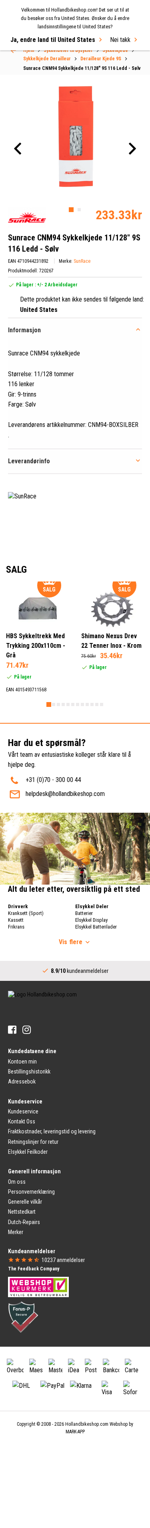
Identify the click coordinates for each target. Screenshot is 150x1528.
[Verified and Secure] (23, 1317)
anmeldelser (63, 1260)
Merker (15, 1232)
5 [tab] (68, 704)
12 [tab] (101, 704)
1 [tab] (71, 209)
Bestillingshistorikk (29, 1071)
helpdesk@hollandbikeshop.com (65, 794)
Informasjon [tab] (24, 330)
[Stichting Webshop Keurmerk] (38, 1286)
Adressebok (22, 1081)
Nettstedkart (22, 1212)
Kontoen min (22, 1061)
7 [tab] (77, 704)
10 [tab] (92, 704)
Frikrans (16, 927)
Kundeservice (23, 1111)
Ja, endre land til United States (52, 40)
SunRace (82, 261)
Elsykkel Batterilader (96, 927)
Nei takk (120, 40)
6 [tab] (72, 704)
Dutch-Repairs (24, 1222)
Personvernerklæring (31, 1192)
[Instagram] (26, 1030)
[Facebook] (12, 1030)
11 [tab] (96, 704)
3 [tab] (58, 704)
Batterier (84, 913)
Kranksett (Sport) (26, 913)
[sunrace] (27, 217)
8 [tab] (82, 704)
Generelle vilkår (25, 1202)
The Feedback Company (33, 1269)
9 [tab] (87, 704)
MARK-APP (75, 1432)
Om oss (17, 1182)
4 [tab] (63, 704)
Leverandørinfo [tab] (29, 461)
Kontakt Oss (21, 1121)
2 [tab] (79, 209)
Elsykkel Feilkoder (28, 1152)
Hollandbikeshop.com (86, 1424)
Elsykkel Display (91, 920)
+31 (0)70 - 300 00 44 (53, 780)
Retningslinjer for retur (33, 1142)
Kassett (16, 920)
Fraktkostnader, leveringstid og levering (52, 1131)
